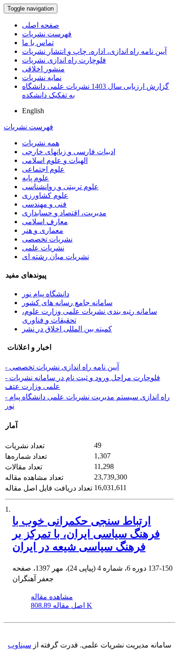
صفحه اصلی (40, 25)
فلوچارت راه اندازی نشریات (64, 60)
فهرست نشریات (47, 34)
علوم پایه (35, 178)
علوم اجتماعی (43, 169)
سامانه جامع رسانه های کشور (67, 302)
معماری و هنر (42, 230)
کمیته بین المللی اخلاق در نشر (67, 329)
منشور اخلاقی (43, 69)
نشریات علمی (43, 248)
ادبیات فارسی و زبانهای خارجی (68, 152)
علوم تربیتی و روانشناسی (60, 187)
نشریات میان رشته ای (55, 256)
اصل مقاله (61, 605)
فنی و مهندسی (44, 204)
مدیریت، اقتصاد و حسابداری (64, 213)
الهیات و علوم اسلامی (55, 160)
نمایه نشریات (42, 77)
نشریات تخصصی (47, 239)
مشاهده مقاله (52, 597)
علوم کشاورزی (45, 195)
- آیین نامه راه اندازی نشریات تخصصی (62, 367)
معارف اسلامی (45, 221)
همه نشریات (40, 143)
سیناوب (19, 645)
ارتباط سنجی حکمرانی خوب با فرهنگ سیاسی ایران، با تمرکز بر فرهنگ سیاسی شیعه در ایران (86, 534)
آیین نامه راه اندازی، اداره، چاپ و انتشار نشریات (94, 51)
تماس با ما (38, 42)
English (33, 111)
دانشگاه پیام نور (45, 294)
